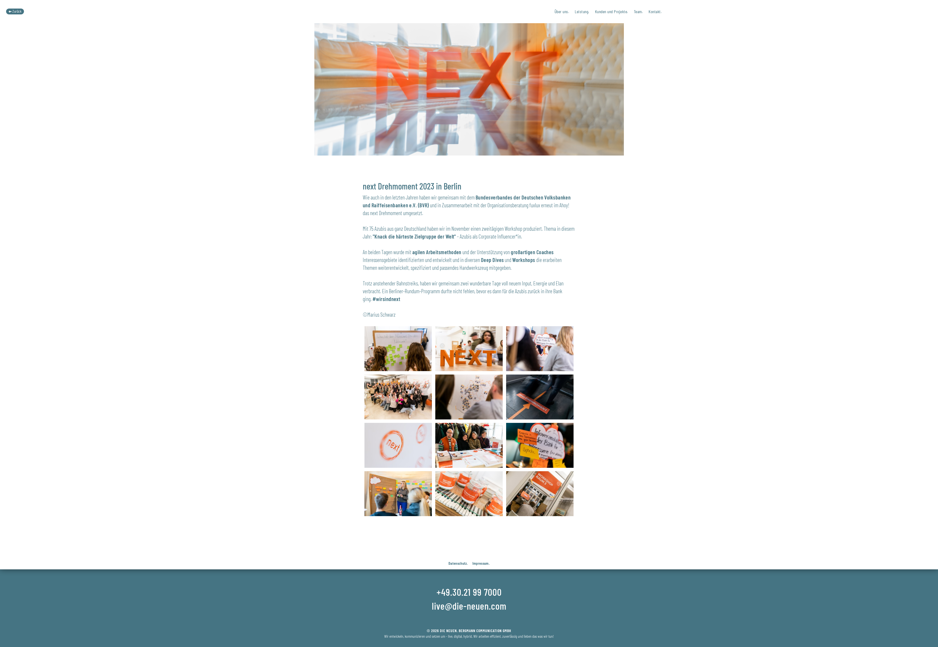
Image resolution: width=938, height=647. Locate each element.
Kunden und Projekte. (611, 11)
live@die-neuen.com (469, 606)
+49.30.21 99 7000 (469, 592)
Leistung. (582, 11)
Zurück (17, 11)
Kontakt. (655, 11)
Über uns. (561, 11)
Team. (638, 11)
